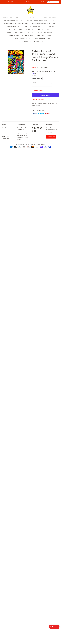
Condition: (34, 75)
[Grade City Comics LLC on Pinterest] (38, 128)
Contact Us (4, 130)
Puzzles (31, 32)
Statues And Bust (50, 26)
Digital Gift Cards (24, 41)
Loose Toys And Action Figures (44, 23)
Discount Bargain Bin (41, 38)
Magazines (34, 18)
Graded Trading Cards (31, 26)
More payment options (38, 99)
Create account (35, 1)
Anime (49, 35)
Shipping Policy (6, 136)
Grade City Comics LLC (29, 144)
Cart (44, 1)
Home (3, 47)
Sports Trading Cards (15, 32)
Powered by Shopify (41, 144)
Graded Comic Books (49, 18)
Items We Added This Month (20, 38)
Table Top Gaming (43, 29)
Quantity (34, 82)
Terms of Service (6, 134)
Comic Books (21, 18)
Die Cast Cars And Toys (45, 32)
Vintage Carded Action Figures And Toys (41, 20)
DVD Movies (40, 35)
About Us (4, 127)
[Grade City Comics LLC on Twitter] (32, 128)
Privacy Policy (5, 138)
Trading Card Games (11, 26)
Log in (27, 1)
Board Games (14, 35)
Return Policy (39, 41)
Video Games (7, 18)
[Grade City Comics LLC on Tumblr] (32, 131)
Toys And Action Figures (13, 20)
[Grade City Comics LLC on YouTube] (35, 131)
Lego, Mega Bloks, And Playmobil (21, 29)
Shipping (34, 67)
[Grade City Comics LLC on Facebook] (35, 128)
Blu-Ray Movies (27, 35)
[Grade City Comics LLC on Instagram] (41, 128)
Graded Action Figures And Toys (16, 23)
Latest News (21, 124)
